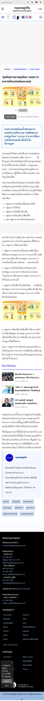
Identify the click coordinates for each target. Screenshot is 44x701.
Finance (26, 614)
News (5, 635)
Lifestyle (26, 631)
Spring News (27, 665)
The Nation (7, 656)
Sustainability (8, 623)
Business (6, 618)
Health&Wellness (20, 69)
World (5, 627)
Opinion (25, 635)
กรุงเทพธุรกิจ (27, 661)
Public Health (35, 69)
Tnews (25, 669)
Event (5, 639)
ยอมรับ (7, 681)
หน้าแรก (7, 69)
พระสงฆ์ (6, 501)
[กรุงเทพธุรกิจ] (22, 9)
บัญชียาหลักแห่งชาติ (10, 513)
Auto (24, 623)
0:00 (8, 16)
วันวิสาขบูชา (7, 507)
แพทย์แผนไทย (28, 501)
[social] (28, 2)
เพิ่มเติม (8, 676)
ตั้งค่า (7, 686)
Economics (7, 614)
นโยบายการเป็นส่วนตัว (30, 639)
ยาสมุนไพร (16, 501)
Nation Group (28, 656)
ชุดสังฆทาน (19, 507)
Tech (24, 618)
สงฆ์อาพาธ (30, 507)
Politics (6, 631)
